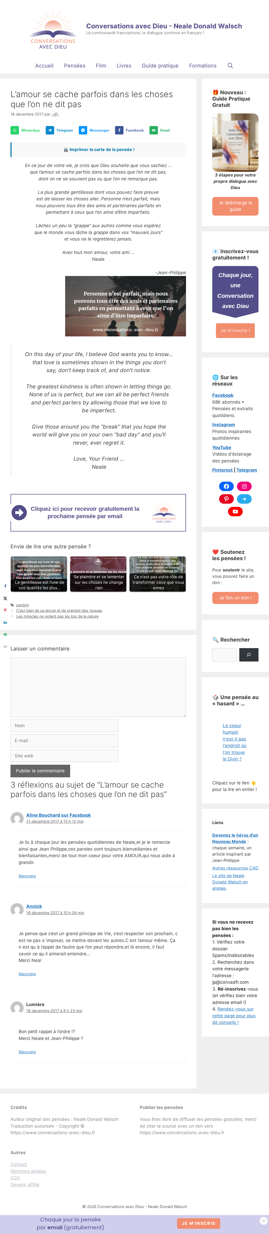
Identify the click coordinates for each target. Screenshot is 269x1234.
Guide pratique (160, 66)
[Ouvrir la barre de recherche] (230, 66)
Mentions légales (28, 1171)
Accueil (44, 66)
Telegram (246, 470)
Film (101, 66)
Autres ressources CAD (235, 868)
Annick (34, 906)
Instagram (223, 424)
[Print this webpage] (5, 646)
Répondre (27, 876)
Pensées (74, 66)
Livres (124, 66)
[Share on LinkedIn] (5, 622)
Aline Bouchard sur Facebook (58, 815)
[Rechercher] (248, 655)
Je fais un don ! (235, 597)
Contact (19, 1164)
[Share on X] (5, 598)
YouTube (221, 447)
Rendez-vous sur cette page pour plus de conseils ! (234, 1015)
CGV (15, 1177)
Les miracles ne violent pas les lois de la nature (57, 616)
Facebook (223, 395)
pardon (22, 605)
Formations (202, 66)
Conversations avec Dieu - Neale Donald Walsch (164, 26)
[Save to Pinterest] (5, 610)
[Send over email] (5, 634)
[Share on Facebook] (5, 586)
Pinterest (222, 470)
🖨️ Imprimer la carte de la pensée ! (98, 149)
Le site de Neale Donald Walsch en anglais (230, 882)
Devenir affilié (25, 1184)
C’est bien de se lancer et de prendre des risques (59, 610)
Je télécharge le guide (235, 206)
